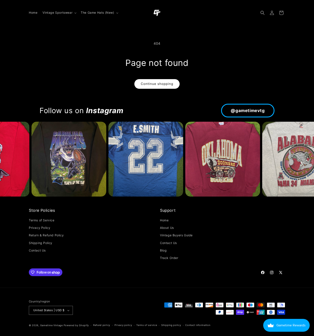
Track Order (169, 258)
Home (164, 220)
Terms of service (146, 325)
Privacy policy (123, 325)
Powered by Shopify (76, 325)
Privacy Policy (39, 227)
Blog (163, 250)
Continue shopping (157, 84)
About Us (167, 227)
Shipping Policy (40, 243)
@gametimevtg (248, 110)
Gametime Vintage (51, 325)
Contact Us (37, 250)
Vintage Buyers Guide (176, 235)
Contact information (197, 325)
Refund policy (101, 325)
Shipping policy (171, 325)
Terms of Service (41, 220)
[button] (59, 12)
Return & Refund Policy (46, 235)
